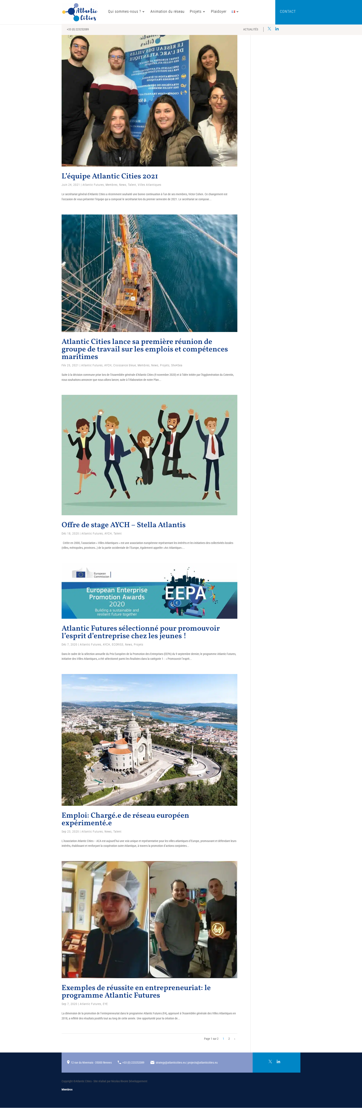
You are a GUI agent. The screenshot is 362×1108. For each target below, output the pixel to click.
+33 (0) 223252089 (78, 29)
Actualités (250, 29)
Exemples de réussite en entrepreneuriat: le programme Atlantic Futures (136, 992)
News (122, 184)
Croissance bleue (124, 365)
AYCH (108, 365)
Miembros (67, 1089)
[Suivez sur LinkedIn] (277, 28)
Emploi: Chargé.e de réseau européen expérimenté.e (125, 820)
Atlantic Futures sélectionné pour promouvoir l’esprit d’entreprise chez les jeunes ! (141, 633)
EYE (105, 1004)
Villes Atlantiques (149, 184)
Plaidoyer (218, 12)
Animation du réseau (167, 12)
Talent (132, 184)
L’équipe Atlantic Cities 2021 (110, 176)
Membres (112, 184)
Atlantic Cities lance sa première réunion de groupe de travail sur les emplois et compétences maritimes (145, 349)
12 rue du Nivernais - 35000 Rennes (91, 1062)
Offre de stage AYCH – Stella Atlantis (124, 525)
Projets (196, 12)
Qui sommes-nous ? (124, 12)
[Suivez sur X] (269, 28)
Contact (288, 12)
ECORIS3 (117, 644)
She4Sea (176, 365)
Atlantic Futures (93, 184)
